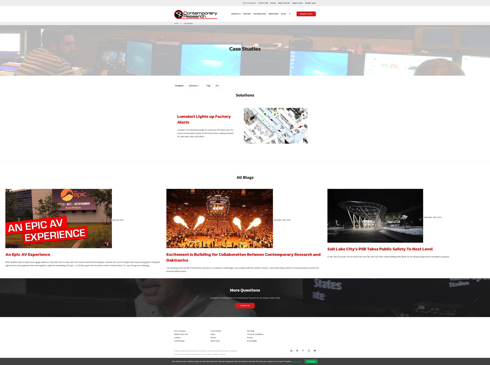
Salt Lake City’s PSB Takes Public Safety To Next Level (380, 249)
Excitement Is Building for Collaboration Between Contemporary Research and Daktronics (243, 257)
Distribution (260, 14)
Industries (274, 14)
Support (247, 14)
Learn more (296, 361)
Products (235, 14)
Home (176, 23)
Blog (283, 14)
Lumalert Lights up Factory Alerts (204, 119)
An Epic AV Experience (27, 254)
